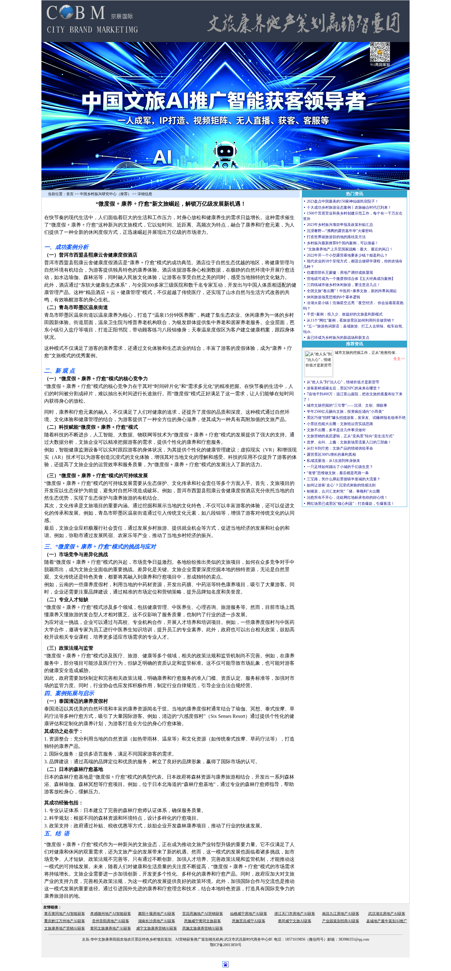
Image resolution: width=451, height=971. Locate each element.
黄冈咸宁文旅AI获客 (294, 921)
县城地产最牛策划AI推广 (386, 921)
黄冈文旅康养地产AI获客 (110, 928)
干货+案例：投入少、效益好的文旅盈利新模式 (345, 314)
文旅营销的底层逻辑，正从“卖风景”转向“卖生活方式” (350, 436)
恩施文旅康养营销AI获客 (202, 928)
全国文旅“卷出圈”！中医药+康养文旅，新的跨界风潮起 (352, 291)
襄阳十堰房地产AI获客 (156, 913)
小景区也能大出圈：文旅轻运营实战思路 (340, 424)
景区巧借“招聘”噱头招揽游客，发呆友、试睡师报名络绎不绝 (356, 418)
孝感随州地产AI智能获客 (110, 913)
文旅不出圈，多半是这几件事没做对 (336, 430)
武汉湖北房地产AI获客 (386, 913)
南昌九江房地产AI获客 (340, 913)
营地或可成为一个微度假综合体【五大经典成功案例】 (351, 279)
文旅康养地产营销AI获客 (64, 928)
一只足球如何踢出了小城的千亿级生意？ (340, 467)
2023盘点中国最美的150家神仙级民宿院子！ (343, 201)
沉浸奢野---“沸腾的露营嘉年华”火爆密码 (339, 231)
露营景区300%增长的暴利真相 (331, 454)
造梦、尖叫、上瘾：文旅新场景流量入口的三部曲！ (349, 442)
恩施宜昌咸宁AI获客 (248, 921)
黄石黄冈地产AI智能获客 (64, 913)
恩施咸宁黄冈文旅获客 (202, 921)
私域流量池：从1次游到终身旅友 (333, 460)
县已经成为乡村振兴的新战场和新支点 (338, 337)
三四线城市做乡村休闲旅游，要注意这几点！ (343, 285)
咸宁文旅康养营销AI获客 (156, 928)
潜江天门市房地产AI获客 (294, 913)
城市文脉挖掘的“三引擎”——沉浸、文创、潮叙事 (347, 405)
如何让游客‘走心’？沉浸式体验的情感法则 (341, 485)
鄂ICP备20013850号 (225, 945)
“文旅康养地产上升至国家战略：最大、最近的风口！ (350, 249)
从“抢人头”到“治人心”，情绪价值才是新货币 (343, 382)
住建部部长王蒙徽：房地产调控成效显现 (340, 272)
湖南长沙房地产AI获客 (156, 921)
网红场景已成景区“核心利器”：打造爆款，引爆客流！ (351, 503)
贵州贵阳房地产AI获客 (110, 921)
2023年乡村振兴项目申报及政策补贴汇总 (340, 224)
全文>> (399, 359)
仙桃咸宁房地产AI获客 (248, 913)
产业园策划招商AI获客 (340, 921)
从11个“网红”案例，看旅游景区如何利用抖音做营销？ (351, 320)
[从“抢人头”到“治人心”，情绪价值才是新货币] (319, 375)
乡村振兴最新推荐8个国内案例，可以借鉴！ (343, 243)
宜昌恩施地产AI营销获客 (202, 913)
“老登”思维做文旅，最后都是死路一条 (338, 473)
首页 (70, 194)
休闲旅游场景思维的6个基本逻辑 (333, 297)
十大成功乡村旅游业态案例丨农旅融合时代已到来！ (349, 207)
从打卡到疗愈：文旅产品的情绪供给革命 (340, 448)
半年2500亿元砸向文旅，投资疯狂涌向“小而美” (345, 411)
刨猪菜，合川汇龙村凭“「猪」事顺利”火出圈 (343, 491)
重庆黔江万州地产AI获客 (64, 921)
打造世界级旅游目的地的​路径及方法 (336, 237)
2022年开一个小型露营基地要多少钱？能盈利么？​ (347, 255)
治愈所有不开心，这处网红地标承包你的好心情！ (347, 497)
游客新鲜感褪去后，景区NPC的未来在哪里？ (343, 388)
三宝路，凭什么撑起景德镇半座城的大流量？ (343, 479)
